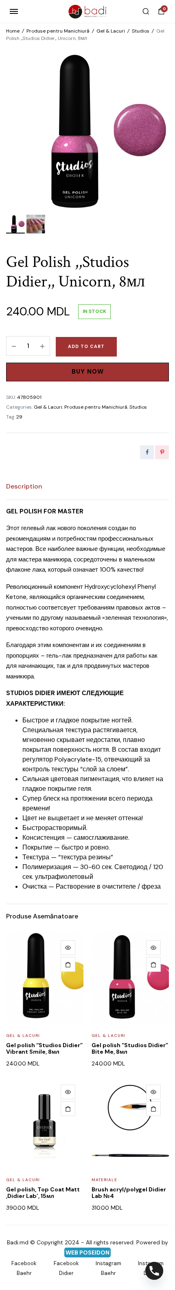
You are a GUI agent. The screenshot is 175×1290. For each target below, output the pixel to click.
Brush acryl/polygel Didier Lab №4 (129, 1193)
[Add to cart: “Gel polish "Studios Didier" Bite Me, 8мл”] (153, 964)
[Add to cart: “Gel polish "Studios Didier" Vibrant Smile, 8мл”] (68, 964)
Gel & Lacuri (110, 31)
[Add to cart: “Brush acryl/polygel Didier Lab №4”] (153, 1108)
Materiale (104, 1179)
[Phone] (154, 1271)
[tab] (24, 486)
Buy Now (88, 372)
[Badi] (87, 11)
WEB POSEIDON (87, 1252)
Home (13, 31)
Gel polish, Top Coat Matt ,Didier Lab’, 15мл (43, 1193)
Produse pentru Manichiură (58, 31)
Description (24, 486)
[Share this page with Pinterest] (162, 452)
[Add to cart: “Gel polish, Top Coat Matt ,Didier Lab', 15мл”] (68, 1108)
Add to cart (86, 346)
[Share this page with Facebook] (147, 452)
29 (19, 417)
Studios (140, 31)
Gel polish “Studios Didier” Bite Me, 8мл (130, 1048)
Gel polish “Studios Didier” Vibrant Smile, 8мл (44, 1048)
